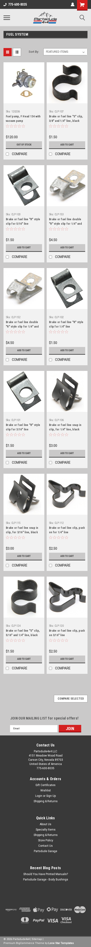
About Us (45, 824)
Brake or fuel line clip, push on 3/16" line (67, 633)
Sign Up (51, 796)
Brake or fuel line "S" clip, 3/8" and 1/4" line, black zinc (66, 119)
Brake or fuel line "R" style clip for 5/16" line (23, 221)
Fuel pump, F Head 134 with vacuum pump (23, 119)
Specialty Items (46, 829)
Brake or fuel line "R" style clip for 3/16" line (23, 427)
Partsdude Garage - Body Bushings (45, 879)
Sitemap (37, 939)
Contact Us (45, 845)
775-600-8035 (17, 4)
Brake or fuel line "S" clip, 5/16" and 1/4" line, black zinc (23, 633)
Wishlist (45, 790)
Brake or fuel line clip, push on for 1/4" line (67, 530)
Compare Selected (71, 698)
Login (38, 796)
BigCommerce (25, 943)
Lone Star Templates (61, 943)
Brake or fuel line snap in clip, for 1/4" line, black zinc (65, 427)
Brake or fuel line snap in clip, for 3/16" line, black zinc (22, 530)
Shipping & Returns (46, 801)
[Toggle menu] (7, 17)
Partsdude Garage (45, 851)
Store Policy (45, 840)
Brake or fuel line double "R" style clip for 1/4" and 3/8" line (22, 325)
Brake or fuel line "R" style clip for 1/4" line (66, 324)
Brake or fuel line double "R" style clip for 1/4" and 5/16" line (65, 222)
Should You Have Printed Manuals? (45, 874)
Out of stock (24, 144)
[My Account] (72, 4)
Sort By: (34, 51)
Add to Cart (67, 144)
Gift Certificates (45, 785)
